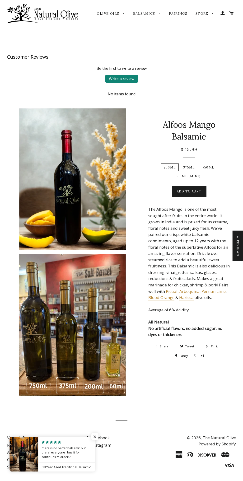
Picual (172, 291)
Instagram (101, 445)
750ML (208, 167)
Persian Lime (213, 291)
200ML (170, 167)
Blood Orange (161, 297)
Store (203, 13)
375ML (189, 167)
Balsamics (144, 13)
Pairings (178, 13)
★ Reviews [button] (238, 245)
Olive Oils (108, 13)
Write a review (121, 78)
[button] (94, 436)
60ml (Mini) (189, 176)
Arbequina (189, 291)
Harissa (186, 297)
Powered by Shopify (217, 444)
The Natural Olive (219, 437)
